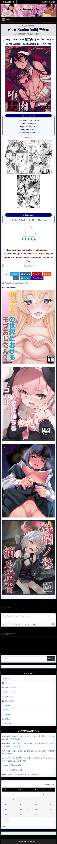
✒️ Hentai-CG (7, 678)
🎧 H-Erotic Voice (8, 701)
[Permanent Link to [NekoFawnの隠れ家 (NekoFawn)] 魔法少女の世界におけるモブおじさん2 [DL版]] (28, 327)
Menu (8, 19)
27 (28, 814)
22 (43, 809)
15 (43, 804)
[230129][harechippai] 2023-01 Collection (25, 774)
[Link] (28, 624)
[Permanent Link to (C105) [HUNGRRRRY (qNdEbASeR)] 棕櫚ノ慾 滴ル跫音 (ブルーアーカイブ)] (28, 557)
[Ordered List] (15, 624)
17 (6, 809)
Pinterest (38, 274)
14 (36, 804)
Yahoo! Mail (38, 278)
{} (32, 624)
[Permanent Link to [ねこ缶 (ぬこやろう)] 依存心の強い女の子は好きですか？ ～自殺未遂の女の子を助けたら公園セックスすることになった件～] (28, 481)
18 (13, 809)
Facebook (27, 274)
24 (6, 814)
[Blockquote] (22, 624)
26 (21, 814)
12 (21, 804)
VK (17, 278)
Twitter (15, 274)
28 (36, 814)
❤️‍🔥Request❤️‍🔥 (8, 2)
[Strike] (12, 624)
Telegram (26, 278)
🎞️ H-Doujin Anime (9, 687)
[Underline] (9, 624)
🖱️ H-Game (6, 705)
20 (28, 809)
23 (51, 809)
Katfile (14, 220)
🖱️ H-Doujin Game (9, 692)
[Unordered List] (19, 624)
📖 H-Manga (6, 719)
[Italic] (6, 624)
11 (13, 804)
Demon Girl (23, 283)
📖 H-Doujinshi (29, 26)
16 (51, 804)
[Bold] (3, 624)
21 (36, 809)
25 (13, 814)
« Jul (4, 826)
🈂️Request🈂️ (16, 765)
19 (21, 809)
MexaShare (42, 220)
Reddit (48, 274)
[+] (34, 624)
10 (6, 804)
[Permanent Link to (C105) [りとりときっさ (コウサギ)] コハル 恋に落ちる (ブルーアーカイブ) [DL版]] (28, 404)
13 (28, 804)
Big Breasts (14, 283)
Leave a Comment (35, 34)
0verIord (5, 765)
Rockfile (32, 220)
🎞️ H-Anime (6, 683)
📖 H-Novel (6, 723)
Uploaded (22, 220)
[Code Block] (25, 624)
